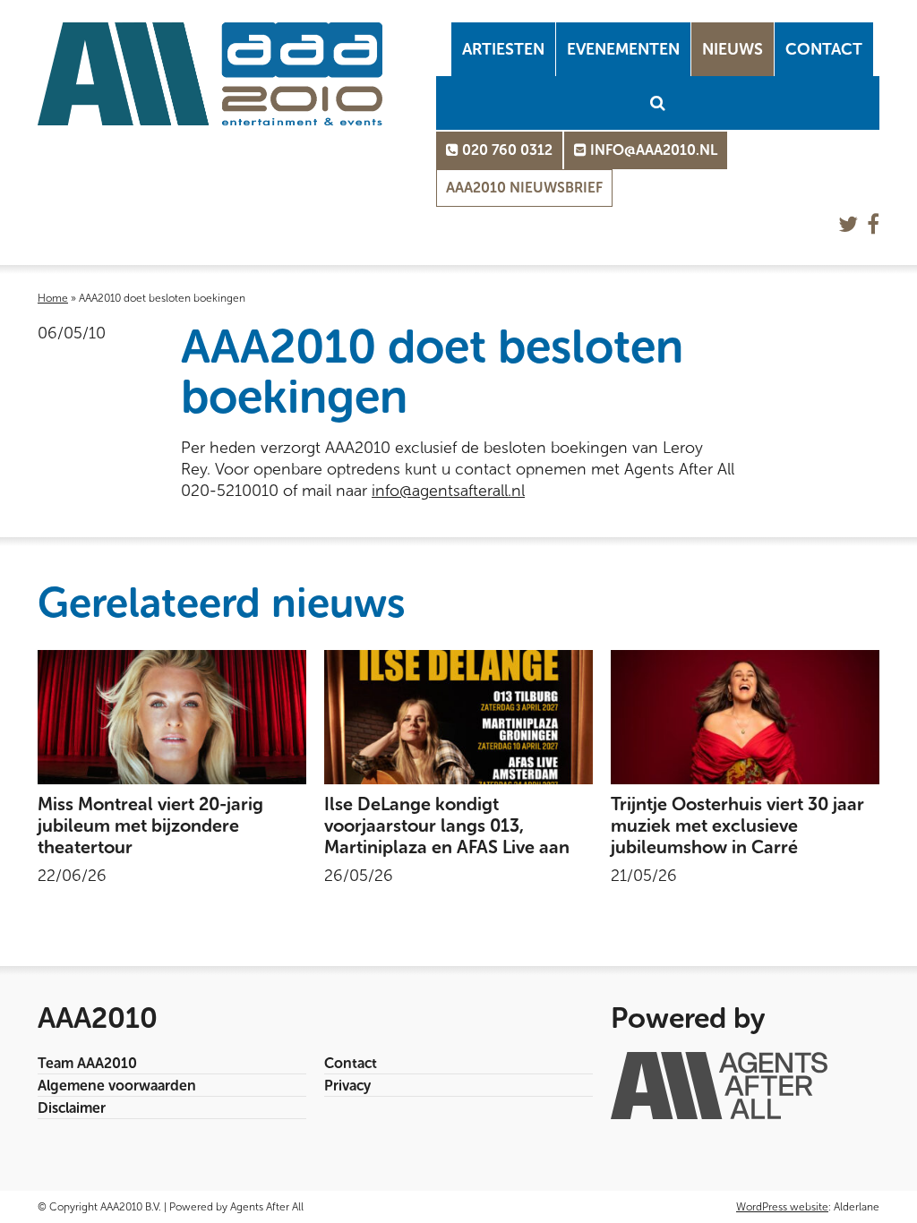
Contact (823, 49)
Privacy (347, 1085)
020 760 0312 (505, 149)
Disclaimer (72, 1107)
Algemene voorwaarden (117, 1085)
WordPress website (782, 1207)
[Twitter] (848, 224)
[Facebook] (873, 224)
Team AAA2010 (87, 1063)
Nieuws (732, 49)
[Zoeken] (657, 103)
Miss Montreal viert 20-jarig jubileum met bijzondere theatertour (150, 825)
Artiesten (503, 49)
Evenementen (623, 49)
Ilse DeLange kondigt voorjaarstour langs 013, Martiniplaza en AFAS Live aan (447, 825)
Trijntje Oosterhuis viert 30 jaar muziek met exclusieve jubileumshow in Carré (737, 825)
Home (53, 298)
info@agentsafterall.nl (448, 490)
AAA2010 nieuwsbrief (524, 187)
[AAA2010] (210, 73)
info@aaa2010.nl (652, 149)
